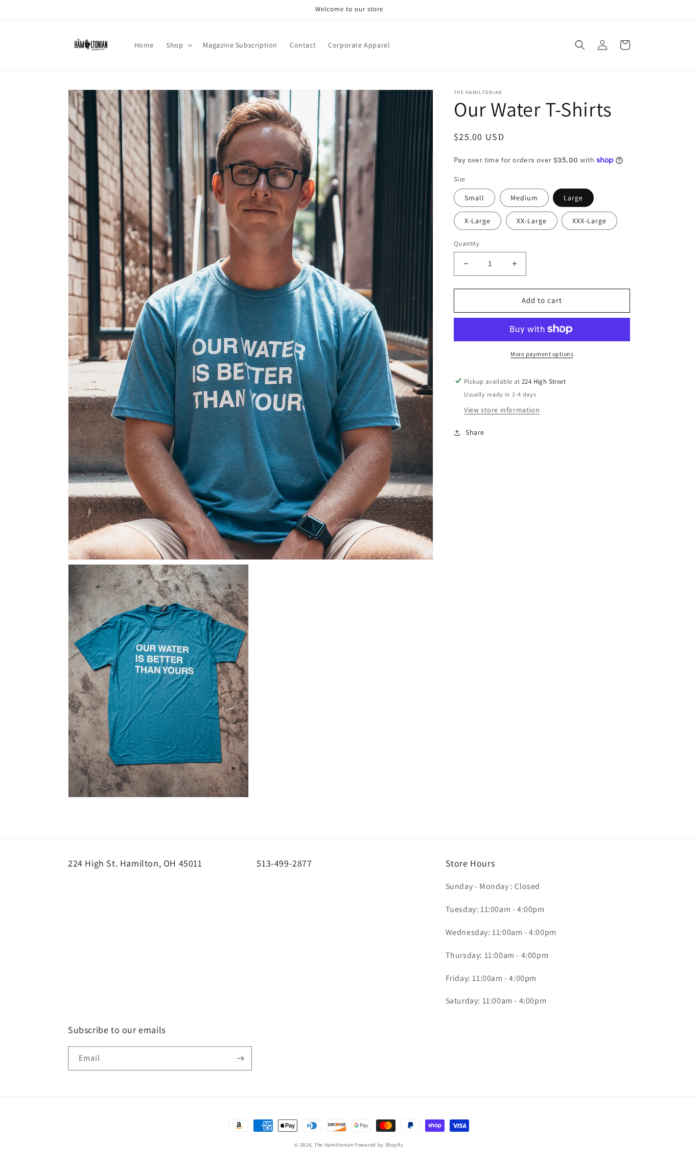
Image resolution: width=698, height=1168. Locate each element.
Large (573, 197)
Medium (524, 197)
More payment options (541, 353)
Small (474, 197)
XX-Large (532, 220)
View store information (502, 409)
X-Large (477, 220)
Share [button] (475, 432)
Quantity (466, 243)
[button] (178, 45)
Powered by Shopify (379, 1144)
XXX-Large (589, 220)
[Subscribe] (240, 1058)
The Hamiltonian (334, 1144)
